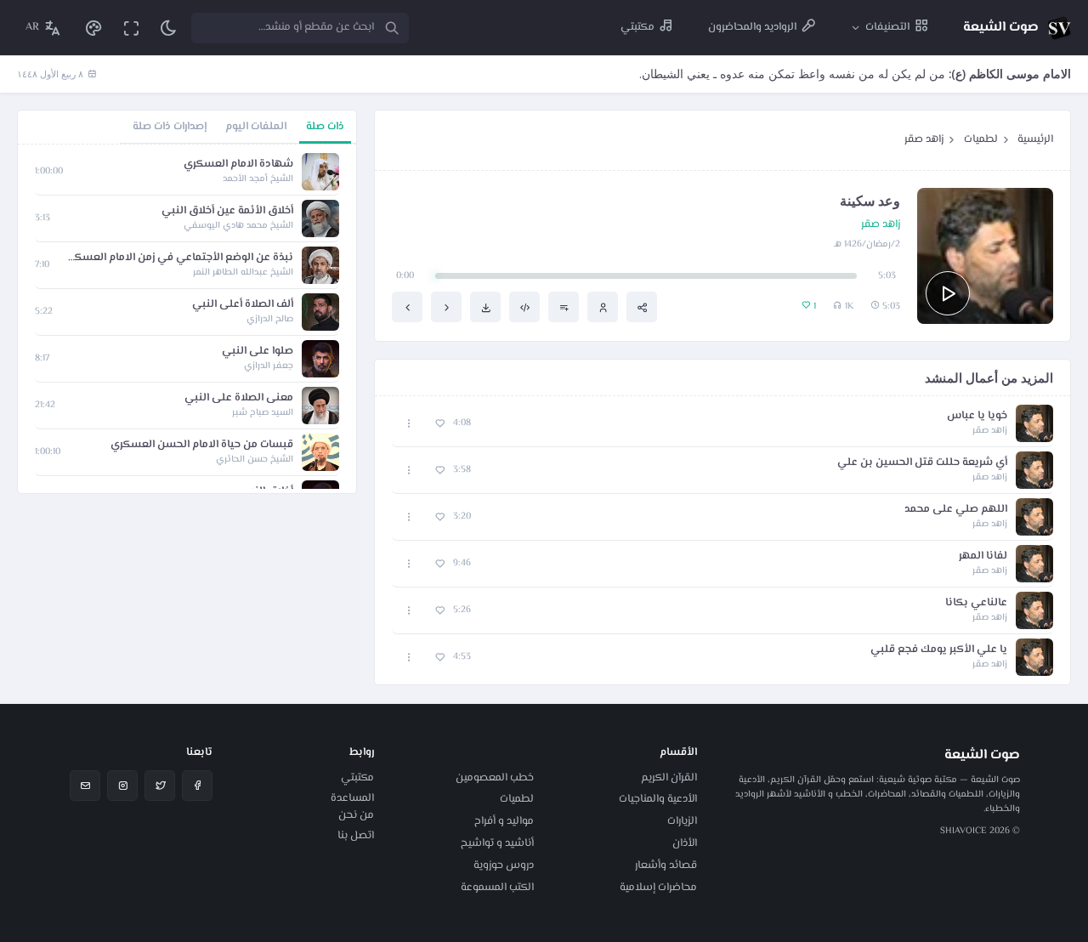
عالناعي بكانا (976, 603)
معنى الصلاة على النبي (238, 398)
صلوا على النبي (257, 351)
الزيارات (682, 821)
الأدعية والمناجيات (658, 799)
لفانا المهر (983, 556)
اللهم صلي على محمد (955, 510)
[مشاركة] (641, 307)
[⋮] (409, 424)
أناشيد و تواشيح (497, 843)
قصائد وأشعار (666, 865)
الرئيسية (1035, 139)
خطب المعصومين (495, 777)
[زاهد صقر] (602, 307)
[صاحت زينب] (407, 307)
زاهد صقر (924, 139)
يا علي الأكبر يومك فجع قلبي (938, 650)
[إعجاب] (440, 424)
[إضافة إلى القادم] (563, 307)
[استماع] (948, 293)
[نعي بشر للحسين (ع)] (446, 307)
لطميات (981, 139)
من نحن (356, 815)
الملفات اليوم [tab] (255, 126)
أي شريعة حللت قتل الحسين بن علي (922, 463)
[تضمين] (524, 307)
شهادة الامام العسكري (238, 164)
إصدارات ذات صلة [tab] (170, 126)
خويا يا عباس (977, 416)
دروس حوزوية (503, 865)
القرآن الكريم (669, 777)
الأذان (684, 843)
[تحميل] (485, 307)
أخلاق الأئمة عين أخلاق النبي (227, 211)
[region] (187, 319)
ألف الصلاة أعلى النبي (242, 305)
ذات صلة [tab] (325, 126)
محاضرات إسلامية (658, 887)
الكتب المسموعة (497, 887)
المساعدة (352, 798)
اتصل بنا (355, 835)
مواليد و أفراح (504, 821)
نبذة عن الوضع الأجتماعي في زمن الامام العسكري (179, 258)
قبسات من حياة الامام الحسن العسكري (201, 445)
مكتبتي (357, 777)
